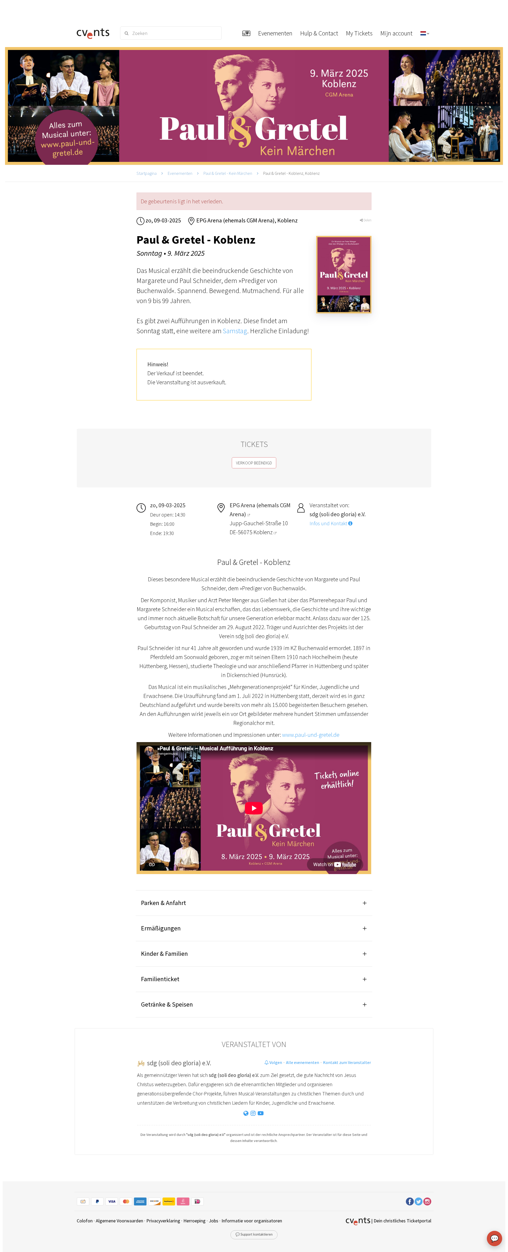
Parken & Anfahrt (163, 903)
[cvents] (95, 33)
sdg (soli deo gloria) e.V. (179, 1063)
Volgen (275, 1062)
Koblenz (263, 532)
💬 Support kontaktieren (254, 1234)
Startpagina (147, 173)
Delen (367, 220)
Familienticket (160, 979)
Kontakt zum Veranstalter (347, 1062)
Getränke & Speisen (167, 1004)
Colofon (85, 1221)
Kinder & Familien (164, 953)
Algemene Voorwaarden (119, 1221)
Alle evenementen (302, 1062)
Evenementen (180, 173)
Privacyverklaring (163, 1221)
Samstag (235, 330)
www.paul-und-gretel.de (310, 734)
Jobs (213, 1221)
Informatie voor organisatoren (251, 1221)
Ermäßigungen (161, 928)
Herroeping (194, 1221)
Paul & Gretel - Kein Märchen (227, 173)
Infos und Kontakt (329, 523)
